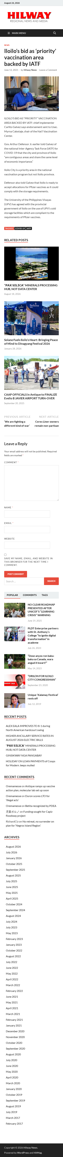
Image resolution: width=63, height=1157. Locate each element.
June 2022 (12, 967)
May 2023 (12, 933)
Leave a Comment (48, 70)
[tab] (12, 595)
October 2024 (14, 904)
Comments (30, 595)
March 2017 (13, 1117)
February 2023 (14, 938)
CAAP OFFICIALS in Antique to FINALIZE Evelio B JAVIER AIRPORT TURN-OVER (30, 396)
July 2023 (11, 927)
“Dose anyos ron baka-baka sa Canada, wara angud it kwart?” (41, 659)
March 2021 (13, 1013)
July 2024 (11, 921)
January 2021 (14, 1025)
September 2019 (15, 1100)
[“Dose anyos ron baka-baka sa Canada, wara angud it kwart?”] (14, 656)
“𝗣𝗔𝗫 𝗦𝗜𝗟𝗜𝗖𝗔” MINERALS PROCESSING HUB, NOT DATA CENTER (30, 287)
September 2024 (15, 910)
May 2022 (12, 973)
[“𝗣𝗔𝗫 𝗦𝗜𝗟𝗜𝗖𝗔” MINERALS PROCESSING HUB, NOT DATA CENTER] (31, 264)
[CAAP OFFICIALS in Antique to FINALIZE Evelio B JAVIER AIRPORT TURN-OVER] (31, 373)
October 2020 (14, 1042)
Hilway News (30, 70)
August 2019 (13, 1106)
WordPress (23, 1152)
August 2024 (13, 915)
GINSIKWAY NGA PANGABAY (24, 755)
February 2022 (14, 990)
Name (8, 507)
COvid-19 (20, 228)
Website (9, 538)
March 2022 (13, 985)
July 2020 (11, 1060)
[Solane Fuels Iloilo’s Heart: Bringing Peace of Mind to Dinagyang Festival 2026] (31, 319)
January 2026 (14, 858)
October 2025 (14, 863)
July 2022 (11, 962)
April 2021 (12, 1008)
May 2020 (12, 1071)
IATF (29, 228)
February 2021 (14, 1019)
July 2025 (11, 881)
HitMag (38, 1152)
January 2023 (14, 944)
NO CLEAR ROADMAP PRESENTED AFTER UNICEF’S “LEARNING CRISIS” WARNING (41, 610)
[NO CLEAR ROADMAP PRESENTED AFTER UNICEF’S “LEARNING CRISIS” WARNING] (14, 604)
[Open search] (54, 33)
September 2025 (15, 869)
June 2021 (12, 996)
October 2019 (14, 1094)
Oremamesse (13, 786)
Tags (45, 595)
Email (8, 523)
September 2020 (15, 1048)
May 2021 (12, 1002)
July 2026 (11, 852)
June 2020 (12, 1065)
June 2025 (12, 886)
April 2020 (12, 1077)
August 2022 (13, 956)
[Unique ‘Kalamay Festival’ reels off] (14, 695)
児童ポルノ (12, 811)
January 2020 (14, 1088)
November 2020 (15, 1037)
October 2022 (14, 950)
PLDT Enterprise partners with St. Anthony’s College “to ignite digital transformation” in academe (43, 635)
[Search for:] (31, 581)
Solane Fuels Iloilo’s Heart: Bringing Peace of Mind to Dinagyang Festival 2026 (31, 341)
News (6, 45)
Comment (11, 462)
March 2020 (13, 1083)
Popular (12, 595)
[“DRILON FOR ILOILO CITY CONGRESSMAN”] (14, 676)
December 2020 (15, 1031)
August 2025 (13, 875)
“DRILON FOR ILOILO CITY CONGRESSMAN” (42, 677)
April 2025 (12, 898)
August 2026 (13, 846)
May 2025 (12, 892)
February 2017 (14, 1123)
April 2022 (12, 979)
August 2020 (13, 1054)
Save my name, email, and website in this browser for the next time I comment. (28, 561)
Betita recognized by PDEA (40, 805)
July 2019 (11, 1112)
